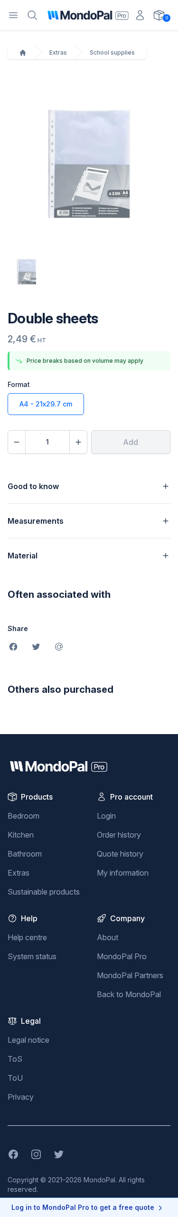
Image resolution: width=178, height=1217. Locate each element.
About (107, 937)
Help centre (27, 937)
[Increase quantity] (78, 442)
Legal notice (28, 1040)
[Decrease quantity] (17, 442)
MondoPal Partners (130, 975)
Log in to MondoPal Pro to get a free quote (82, 1207)
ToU (15, 1078)
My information (123, 872)
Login (106, 816)
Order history (119, 835)
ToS (15, 1059)
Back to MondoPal (129, 994)
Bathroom (25, 854)
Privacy (21, 1097)
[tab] (27, 272)
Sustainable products (44, 891)
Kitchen (21, 835)
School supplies (112, 52)
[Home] (23, 53)
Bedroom (23, 816)
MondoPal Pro (122, 956)
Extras (58, 52)
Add (130, 442)
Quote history (120, 854)
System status (32, 956)
